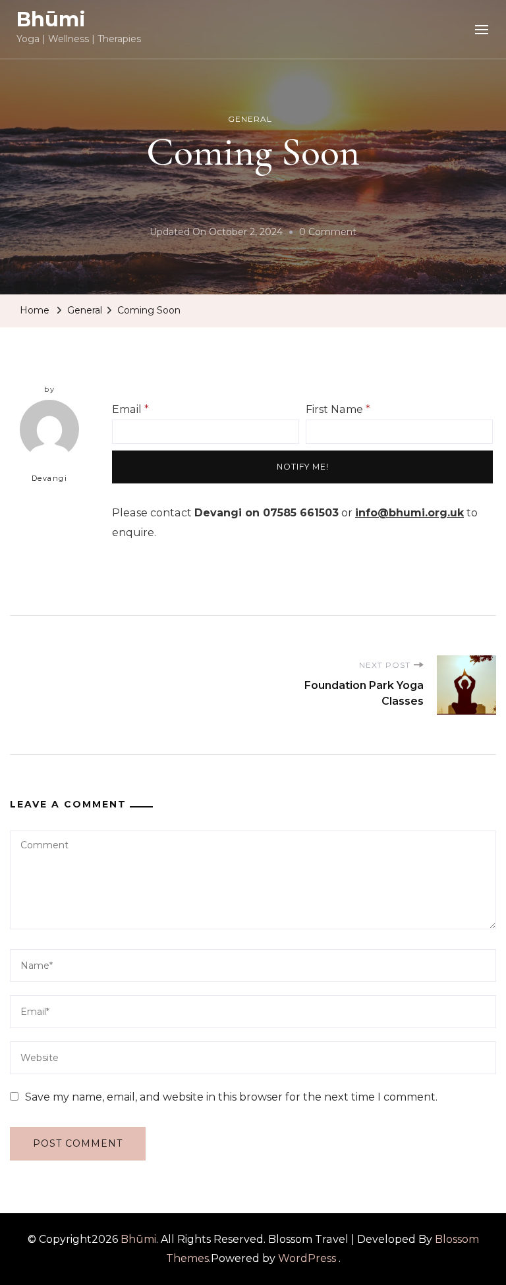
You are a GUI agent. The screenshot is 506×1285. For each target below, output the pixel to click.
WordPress (307, 1258)
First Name (338, 409)
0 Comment (327, 233)
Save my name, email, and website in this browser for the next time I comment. (231, 1097)
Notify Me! (303, 467)
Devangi (50, 478)
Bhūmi (51, 19)
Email (130, 409)
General (250, 119)
